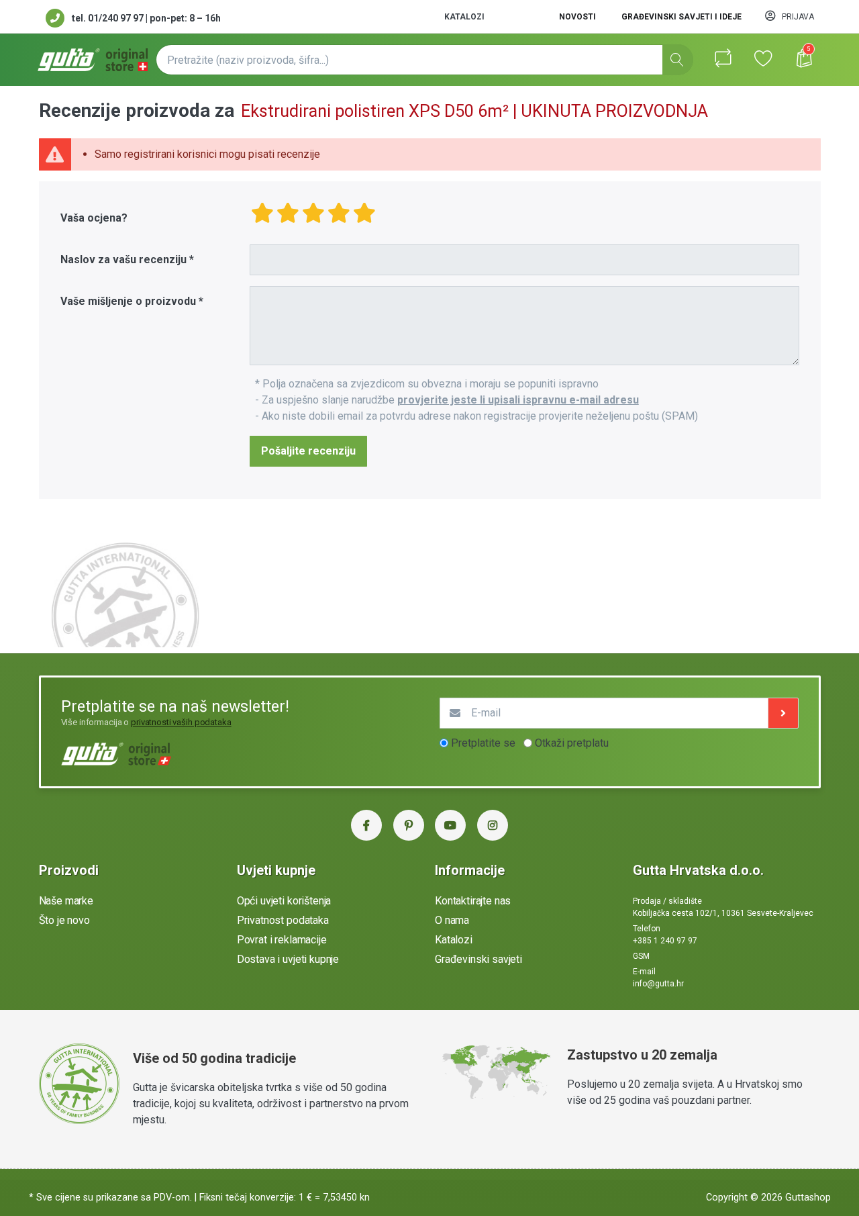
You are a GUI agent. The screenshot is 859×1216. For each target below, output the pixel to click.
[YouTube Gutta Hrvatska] (450, 825)
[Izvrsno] (364, 213)
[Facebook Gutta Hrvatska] (366, 825)
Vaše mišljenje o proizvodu (128, 301)
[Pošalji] (783, 713)
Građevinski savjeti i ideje (681, 16)
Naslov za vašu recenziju (123, 259)
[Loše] (262, 213)
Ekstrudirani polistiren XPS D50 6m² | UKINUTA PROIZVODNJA (474, 111)
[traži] (677, 59)
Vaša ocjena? (94, 218)
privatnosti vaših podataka (181, 722)
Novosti (577, 16)
